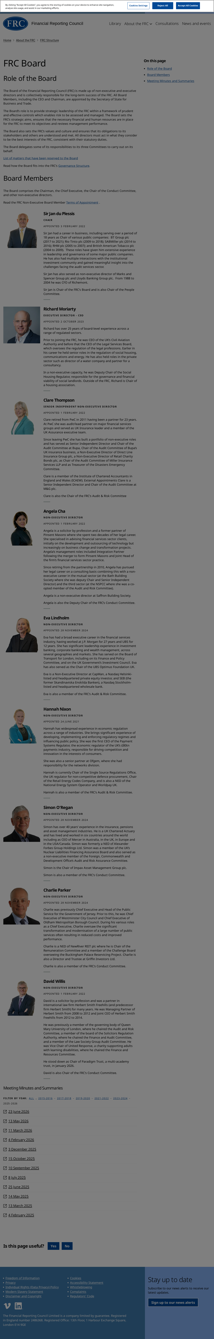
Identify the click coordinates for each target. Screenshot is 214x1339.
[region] (107, 6)
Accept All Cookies (188, 5)
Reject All (162, 5)
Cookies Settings (138, 5)
